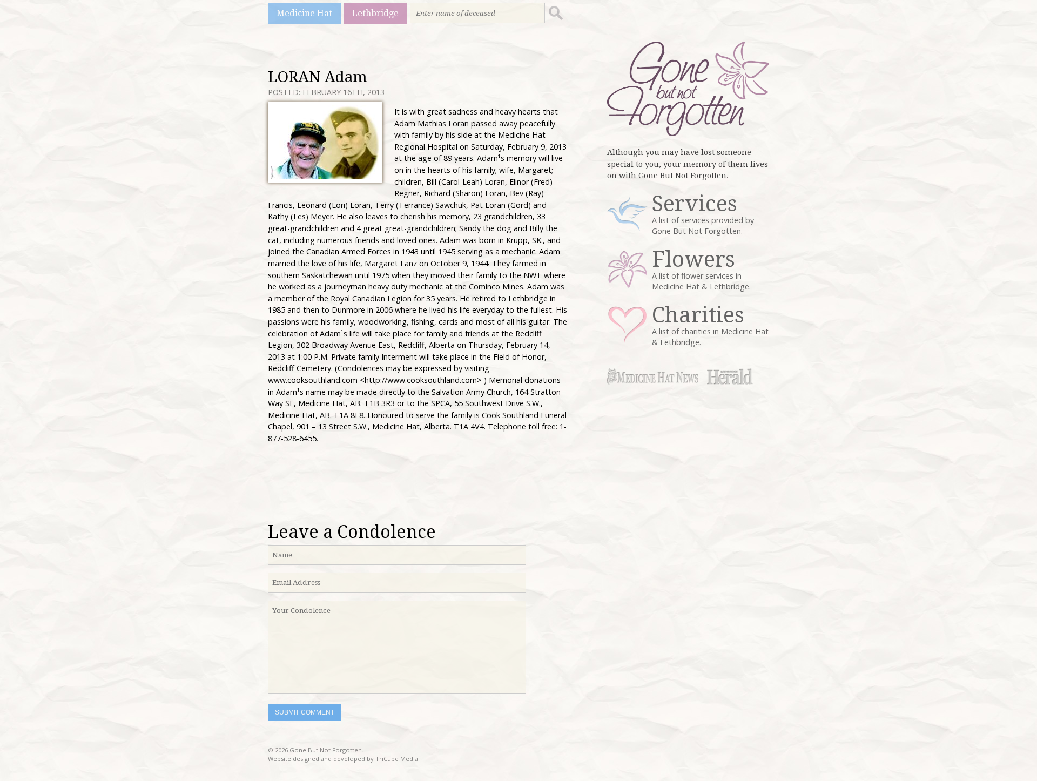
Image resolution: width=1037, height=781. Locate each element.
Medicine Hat (304, 13)
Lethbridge (375, 13)
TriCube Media (396, 759)
